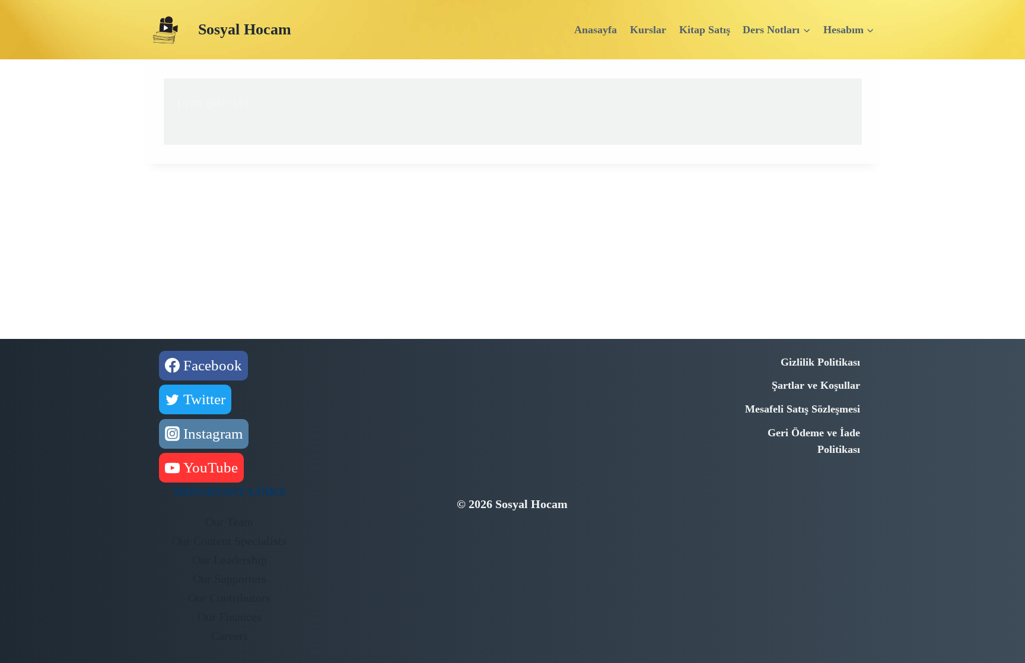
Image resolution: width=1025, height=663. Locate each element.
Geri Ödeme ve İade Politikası (814, 441)
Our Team (229, 521)
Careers (229, 635)
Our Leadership (229, 559)
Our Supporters (229, 578)
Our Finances (230, 616)
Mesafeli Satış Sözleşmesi (802, 409)
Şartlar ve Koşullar (816, 385)
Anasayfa (595, 30)
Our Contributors (229, 597)
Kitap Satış (704, 30)
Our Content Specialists (229, 540)
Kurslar (648, 30)
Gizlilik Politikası (820, 362)
